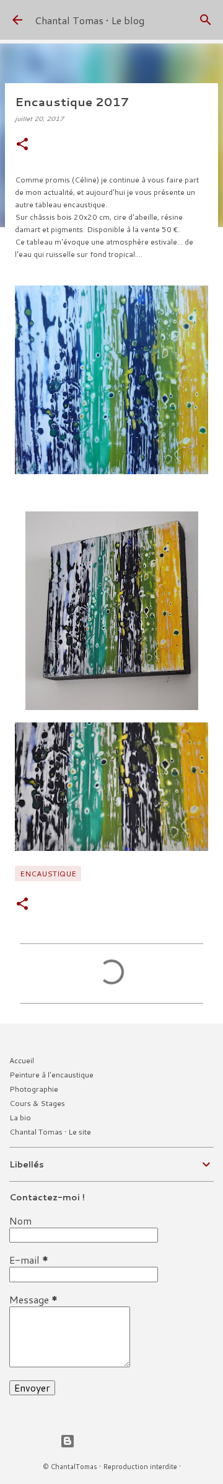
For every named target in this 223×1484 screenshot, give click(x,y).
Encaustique (48, 873)
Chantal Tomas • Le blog (89, 20)
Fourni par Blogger (119, 1441)
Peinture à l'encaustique (51, 1074)
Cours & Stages (37, 1103)
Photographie (33, 1089)
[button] (22, 145)
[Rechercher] (205, 20)
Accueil (21, 1060)
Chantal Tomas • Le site (50, 1131)
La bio (20, 1117)
